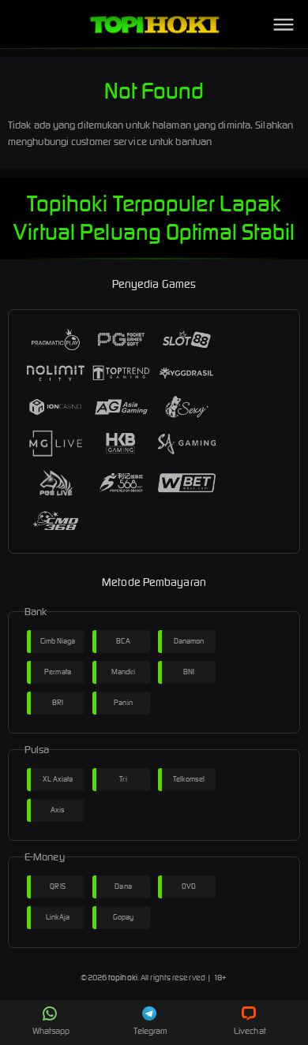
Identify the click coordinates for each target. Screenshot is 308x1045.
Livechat (250, 1030)
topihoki (122, 977)
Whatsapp (51, 1030)
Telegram (150, 1030)
